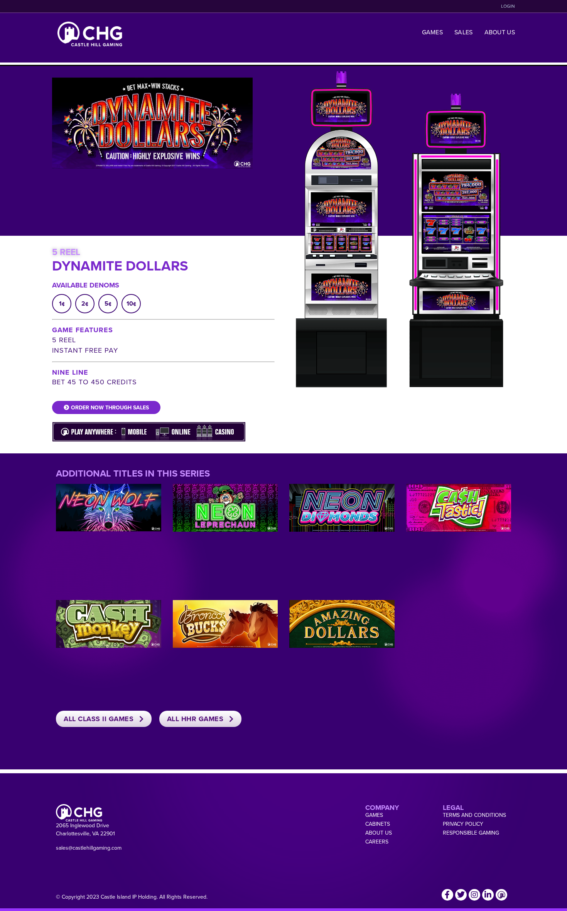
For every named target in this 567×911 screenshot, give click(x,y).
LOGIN (508, 6)
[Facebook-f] (447, 895)
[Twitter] (461, 895)
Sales (463, 32)
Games (432, 32)
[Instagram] (474, 895)
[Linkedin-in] (488, 895)
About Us (499, 32)
